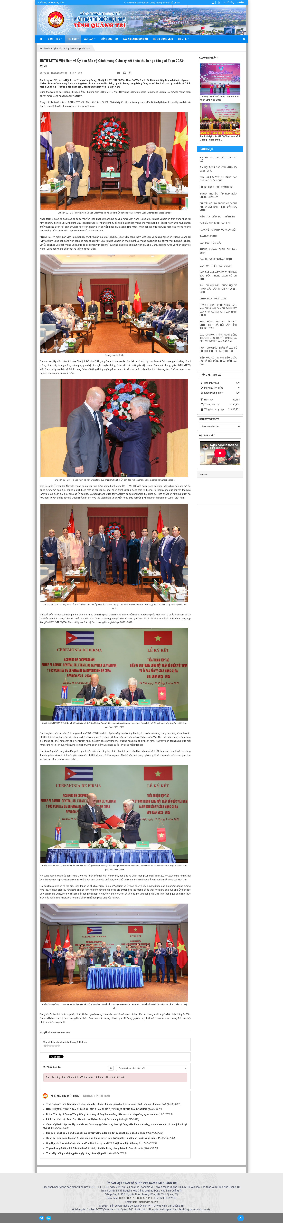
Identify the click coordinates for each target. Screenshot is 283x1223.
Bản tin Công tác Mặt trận (216, 259)
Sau (251, 280)
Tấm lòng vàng (208, 236)
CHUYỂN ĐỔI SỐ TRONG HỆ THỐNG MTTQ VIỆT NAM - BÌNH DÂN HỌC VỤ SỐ (218, 206)
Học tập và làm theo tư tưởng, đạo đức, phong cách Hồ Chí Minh (218, 275)
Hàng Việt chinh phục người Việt (218, 229)
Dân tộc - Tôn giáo (211, 243)
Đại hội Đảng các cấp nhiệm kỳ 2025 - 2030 (218, 169)
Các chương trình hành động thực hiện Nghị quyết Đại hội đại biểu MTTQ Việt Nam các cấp (218, 338)
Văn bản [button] (89, 39)
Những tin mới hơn (65, 1096)
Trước (189, 280)
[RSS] (219, 2)
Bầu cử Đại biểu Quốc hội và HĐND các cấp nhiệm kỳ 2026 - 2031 (218, 288)
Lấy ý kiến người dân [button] (135, 39)
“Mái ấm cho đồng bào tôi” (215, 223)
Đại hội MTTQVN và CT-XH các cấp (218, 159)
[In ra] (125, 72)
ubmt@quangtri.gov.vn (145, 1201)
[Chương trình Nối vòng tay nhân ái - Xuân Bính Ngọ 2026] (220, 79)
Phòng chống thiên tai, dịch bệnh (218, 251)
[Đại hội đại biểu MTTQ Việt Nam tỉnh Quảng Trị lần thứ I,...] (220, 119)
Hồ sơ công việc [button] (163, 39)
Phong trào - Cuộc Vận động (216, 187)
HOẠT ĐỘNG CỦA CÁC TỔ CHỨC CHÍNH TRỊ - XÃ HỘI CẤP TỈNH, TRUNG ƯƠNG (218, 324)
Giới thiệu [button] (54, 39)
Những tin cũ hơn (96, 1096)
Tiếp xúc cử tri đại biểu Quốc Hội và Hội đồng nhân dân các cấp (218, 361)
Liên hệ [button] (182, 39)
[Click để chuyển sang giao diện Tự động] (41, 1218)
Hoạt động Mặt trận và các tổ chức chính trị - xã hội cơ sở (218, 349)
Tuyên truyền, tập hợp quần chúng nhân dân (218, 195)
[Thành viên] (213, 2)
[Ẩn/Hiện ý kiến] (111, 1068)
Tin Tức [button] (72, 39)
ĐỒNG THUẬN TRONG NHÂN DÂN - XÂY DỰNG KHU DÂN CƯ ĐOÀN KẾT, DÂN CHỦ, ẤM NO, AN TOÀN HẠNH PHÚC (218, 310)
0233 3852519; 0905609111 (135, 1198)
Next (245, 454)
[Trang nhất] (41, 39)
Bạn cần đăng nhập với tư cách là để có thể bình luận (85, 1077)
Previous (195, 454)
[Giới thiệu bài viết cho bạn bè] (119, 72)
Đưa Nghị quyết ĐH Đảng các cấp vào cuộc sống (218, 179)
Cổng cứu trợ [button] (109, 39)
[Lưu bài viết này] (130, 72)
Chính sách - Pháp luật (213, 298)
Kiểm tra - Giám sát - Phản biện (217, 216)
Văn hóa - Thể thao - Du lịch (216, 266)
